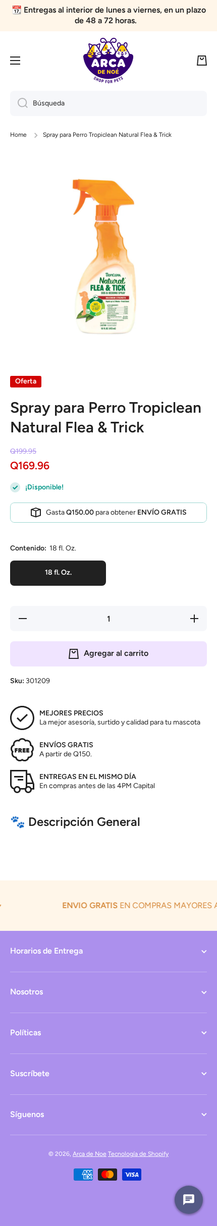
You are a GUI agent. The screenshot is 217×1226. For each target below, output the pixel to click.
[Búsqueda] (19, 103)
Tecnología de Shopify (138, 1153)
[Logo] (108, 60)
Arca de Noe (89, 1153)
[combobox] (108, 103)
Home (18, 134)
